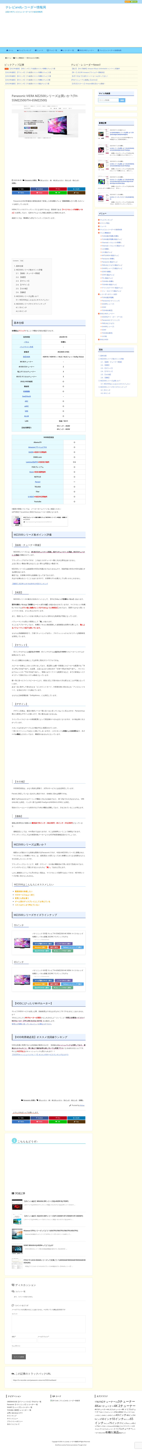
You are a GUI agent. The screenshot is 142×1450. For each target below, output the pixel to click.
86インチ (101, 1426)
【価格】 (21, 292)
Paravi (37, 482)
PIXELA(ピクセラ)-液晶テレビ (112, 265)
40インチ (106, 1415)
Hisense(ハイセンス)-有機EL (112, 242)
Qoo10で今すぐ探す (42, 951)
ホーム (9, 58)
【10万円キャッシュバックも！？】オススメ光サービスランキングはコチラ (40, 1054)
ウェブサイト (16, 1346)
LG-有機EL (105, 249)
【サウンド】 (23, 281)
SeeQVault (26, 396)
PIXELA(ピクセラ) (108, 323)
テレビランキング (106, 220)
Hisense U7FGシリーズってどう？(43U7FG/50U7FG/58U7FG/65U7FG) (51, 1230)
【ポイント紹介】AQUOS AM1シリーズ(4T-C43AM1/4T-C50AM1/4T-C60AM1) (53, 1216)
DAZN (31, 452)
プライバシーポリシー (15, 1421)
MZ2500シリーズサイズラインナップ (30, 304)
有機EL (14, 183)
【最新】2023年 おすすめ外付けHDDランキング (30, 584)
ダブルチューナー (108, 1429)
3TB (117, 1402)
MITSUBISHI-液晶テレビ (110, 255)
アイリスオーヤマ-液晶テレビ (112, 288)
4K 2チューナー (58, 180)
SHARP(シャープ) (108, 304)
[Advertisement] (71, 31)
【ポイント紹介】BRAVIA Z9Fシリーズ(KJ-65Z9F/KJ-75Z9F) (46, 1201)
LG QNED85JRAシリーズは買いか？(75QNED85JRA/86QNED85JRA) (122, 133)
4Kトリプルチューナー (107, 1412)
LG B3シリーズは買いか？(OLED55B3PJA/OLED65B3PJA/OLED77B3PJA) (122, 165)
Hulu (31, 472)
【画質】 (21, 277)
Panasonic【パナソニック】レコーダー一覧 (22, 1404)
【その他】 (22, 288)
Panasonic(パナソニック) (110, 301)
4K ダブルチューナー (114, 1409)
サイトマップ (11, 1416)
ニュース (103, 226)
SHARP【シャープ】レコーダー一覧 (19, 1407)
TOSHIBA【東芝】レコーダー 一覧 (19, 1410)
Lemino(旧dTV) (32, 462)
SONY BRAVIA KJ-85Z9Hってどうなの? (38, 1245)
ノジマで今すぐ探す (64, 944)
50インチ (106, 1419)
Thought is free (82, 1445)
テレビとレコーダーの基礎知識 (111, 229)
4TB (115, 1412)
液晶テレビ (122, 1433)
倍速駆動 (26, 391)
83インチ (129, 1423)
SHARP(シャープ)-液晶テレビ (112, 268)
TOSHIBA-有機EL (108, 281)
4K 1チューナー (106, 1406)
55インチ (68, 180)
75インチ (114, 1423)
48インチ (130, 1415)
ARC (26, 401)
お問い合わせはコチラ (15, 1413)
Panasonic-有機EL (34, 58)
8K (120, 1412)
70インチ (106, 1423)
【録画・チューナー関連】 (28, 273)
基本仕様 (18, 266)
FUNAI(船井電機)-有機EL (110, 236)
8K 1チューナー (126, 1412)
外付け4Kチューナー (107, 314)
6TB (118, 1412)
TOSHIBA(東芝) (107, 310)
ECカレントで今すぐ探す (62, 951)
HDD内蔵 (115, 1426)
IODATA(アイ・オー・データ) (112, 317)
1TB (96, 1401)
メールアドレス (43, 1337)
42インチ (112, 1415)
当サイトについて (13, 1424)
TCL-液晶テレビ (107, 278)
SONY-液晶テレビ (108, 275)
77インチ (123, 1423)
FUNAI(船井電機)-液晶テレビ (112, 239)
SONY (104, 307)
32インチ (100, 1415)
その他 (104, 336)
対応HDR (26, 357)
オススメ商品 (104, 223)
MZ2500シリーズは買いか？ (26, 296)
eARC (26, 406)
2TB (100, 1401)
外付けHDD (104, 339)
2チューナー (109, 1401)
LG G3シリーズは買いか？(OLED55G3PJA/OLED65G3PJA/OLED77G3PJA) (122, 149)
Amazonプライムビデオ (37, 447)
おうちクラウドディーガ (125, 1426)
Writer (82, 1105)
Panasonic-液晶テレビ (110, 262)
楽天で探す (54, 947)
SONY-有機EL (106, 271)
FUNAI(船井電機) (108, 297)
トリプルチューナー (123, 1428)
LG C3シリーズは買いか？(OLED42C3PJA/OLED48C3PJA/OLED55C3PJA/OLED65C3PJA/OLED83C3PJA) (122, 181)
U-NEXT (31, 497)
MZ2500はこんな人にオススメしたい (32, 300)
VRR (26, 411)
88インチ (106, 1426)
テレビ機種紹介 (20, 58)
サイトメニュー (12, 1418)
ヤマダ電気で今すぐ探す (43, 944)
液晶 (116, 1432)
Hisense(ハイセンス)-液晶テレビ (113, 246)
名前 (14, 1337)
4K (51, 180)
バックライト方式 (26, 347)
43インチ (121, 1415)
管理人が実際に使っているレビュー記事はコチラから (32, 1024)
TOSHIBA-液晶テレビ (109, 284)
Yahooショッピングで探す (72, 947)
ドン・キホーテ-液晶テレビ (111, 291)
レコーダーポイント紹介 (108, 294)
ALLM (26, 416)
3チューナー (44, 180)
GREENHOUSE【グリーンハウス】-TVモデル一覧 (24, 1402)
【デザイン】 (23, 284)
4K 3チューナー (101, 1409)
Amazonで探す (40, 947)
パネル (26, 342)
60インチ (127, 1419)
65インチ (76, 180)
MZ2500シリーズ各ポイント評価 (28, 270)
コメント (15, 1314)
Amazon (110, 1426)
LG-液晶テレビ (107, 252)
